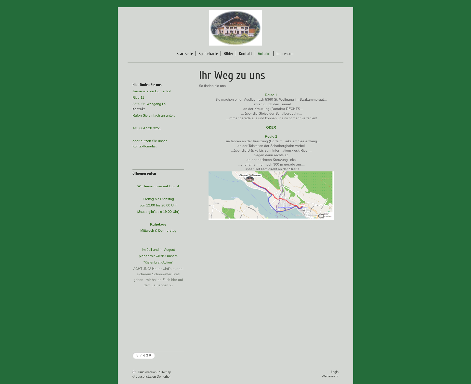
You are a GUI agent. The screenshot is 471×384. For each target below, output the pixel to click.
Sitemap (165, 372)
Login (335, 372)
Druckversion (147, 372)
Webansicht (330, 376)
